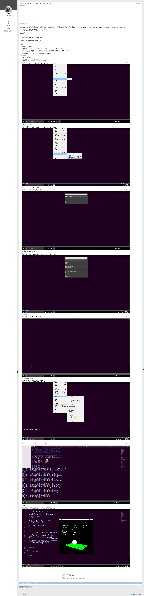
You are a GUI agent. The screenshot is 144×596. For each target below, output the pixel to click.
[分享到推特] (20, 587)
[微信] (10, 31)
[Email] (5, 31)
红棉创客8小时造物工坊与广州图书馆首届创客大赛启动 (32, 583)
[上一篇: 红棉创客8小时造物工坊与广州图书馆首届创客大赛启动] (18, 369)
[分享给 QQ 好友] (24, 587)
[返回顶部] (143, 369)
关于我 (8, 28)
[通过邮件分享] (28, 587)
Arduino (23, 5)
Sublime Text (24, 36)
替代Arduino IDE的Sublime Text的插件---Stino (74, 572)
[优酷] (7, 31)
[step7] (76, 504)
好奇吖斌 (8, 16)
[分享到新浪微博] (22, 587)
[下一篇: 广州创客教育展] (18, 374)
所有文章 (8, 25)
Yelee (136, 594)
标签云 (8, 26)
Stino (26, 23)
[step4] (76, 313)
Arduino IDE (23, 39)
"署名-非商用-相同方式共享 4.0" (73, 579)
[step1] (76, 122)
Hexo (131, 594)
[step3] (76, 249)
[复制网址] (26, 587)
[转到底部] (143, 372)
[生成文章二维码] (30, 587)
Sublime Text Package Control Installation (34, 48)
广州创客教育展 (137, 583)
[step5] (76, 377)
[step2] (76, 186)
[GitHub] (12, 31)
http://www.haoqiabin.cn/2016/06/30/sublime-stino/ (75, 578)
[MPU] (76, 567)
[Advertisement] (81, 14)
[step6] (76, 440)
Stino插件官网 (23, 32)
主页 (8, 23)
